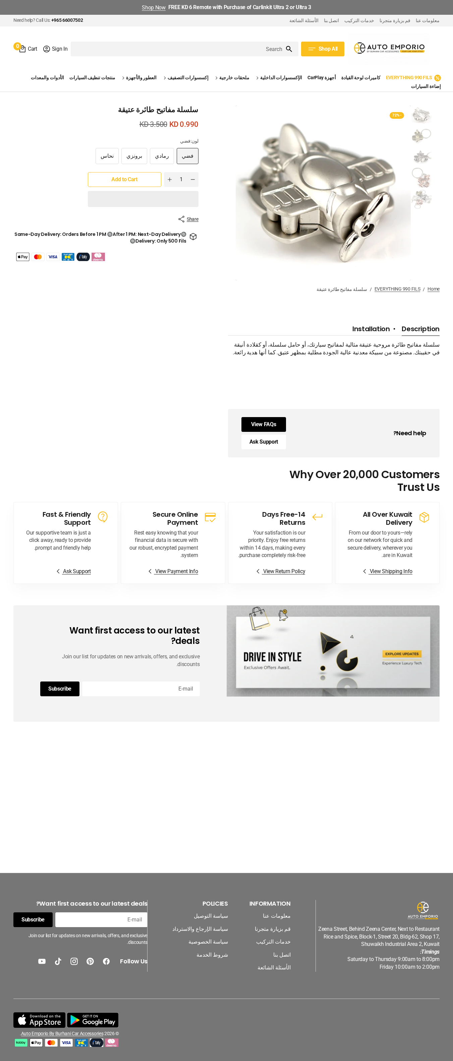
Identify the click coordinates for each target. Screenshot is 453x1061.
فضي (185, 158)
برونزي (131, 158)
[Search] (291, 49)
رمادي (159, 158)
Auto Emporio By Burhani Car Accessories (62, 1033)
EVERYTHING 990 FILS (397, 289)
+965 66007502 (67, 20)
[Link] (387, 543)
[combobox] (178, 49)
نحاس (105, 158)
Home (434, 289)
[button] (55, 49)
